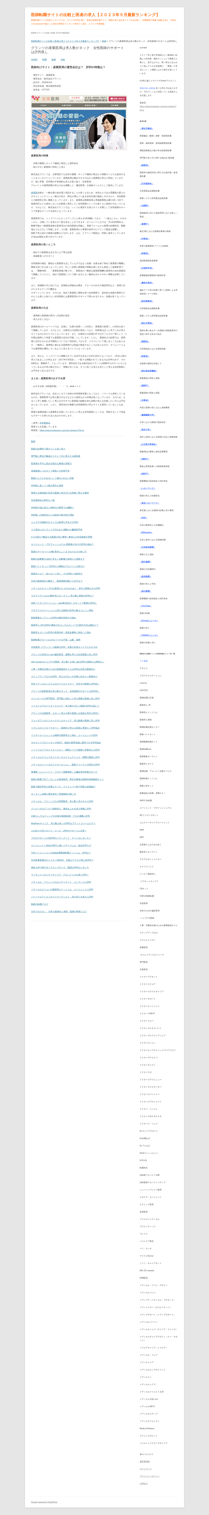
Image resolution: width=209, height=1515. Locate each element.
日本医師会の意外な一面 (43, 500)
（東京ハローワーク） (150, 503)
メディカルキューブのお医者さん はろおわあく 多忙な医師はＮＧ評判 (65, 588)
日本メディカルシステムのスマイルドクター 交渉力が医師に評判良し (65, 684)
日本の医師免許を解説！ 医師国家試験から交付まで (56, 581)
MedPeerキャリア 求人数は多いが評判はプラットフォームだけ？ (63, 823)
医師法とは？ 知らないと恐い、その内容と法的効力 (56, 573)
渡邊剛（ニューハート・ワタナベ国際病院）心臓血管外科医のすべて (64, 772)
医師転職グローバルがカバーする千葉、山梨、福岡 (55, 640)
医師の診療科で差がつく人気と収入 (48, 449)
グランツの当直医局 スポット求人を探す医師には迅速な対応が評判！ (65, 713)
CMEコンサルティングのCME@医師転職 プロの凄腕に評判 (60, 816)
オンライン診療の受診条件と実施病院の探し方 (53, 794)
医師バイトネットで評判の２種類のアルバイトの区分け (58, 566)
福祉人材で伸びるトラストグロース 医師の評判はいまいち (60, 867)
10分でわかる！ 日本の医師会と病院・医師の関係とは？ (59, 911)
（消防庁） (145, 459)
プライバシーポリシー (150, 1476)
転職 (44, 59)
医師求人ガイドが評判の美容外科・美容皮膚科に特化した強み (61, 632)
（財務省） (145, 253)
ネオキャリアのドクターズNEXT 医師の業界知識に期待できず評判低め (66, 742)
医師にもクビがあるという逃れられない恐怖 (52, 478)
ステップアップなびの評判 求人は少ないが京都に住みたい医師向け (64, 676)
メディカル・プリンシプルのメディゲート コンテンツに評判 (61, 882)
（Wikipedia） (146, 532)
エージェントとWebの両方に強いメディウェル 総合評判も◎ (61, 845)
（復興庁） (145, 224)
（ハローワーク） (148, 488)
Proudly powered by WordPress (44, 1502)
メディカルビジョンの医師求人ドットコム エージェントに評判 (62, 889)
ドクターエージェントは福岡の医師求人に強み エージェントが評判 (64, 735)
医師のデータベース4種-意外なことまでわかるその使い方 (59, 551)
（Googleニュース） (149, 620)
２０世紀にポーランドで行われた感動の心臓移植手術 (56, 529)
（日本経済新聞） (148, 547)
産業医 (34, 192)
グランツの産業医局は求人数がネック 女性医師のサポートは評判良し (65, 691)
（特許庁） (145, 474)
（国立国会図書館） (149, 371)
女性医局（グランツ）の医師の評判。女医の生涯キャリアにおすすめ (64, 647)
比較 (63, 59)
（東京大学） (146, 429)
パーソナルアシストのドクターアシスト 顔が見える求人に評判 (62, 897)
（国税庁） (145, 385)
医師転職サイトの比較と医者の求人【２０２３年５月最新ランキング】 (95, 14)
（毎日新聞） (146, 591)
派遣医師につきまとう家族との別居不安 (50, 471)
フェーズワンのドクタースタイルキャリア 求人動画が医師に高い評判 (65, 720)
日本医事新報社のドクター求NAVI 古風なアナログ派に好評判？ (62, 860)
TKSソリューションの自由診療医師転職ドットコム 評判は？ (61, 853)
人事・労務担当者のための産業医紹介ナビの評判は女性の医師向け (63, 669)
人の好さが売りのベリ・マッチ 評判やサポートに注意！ (59, 830)
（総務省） (145, 165)
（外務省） (145, 238)
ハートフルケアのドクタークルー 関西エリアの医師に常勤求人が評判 (65, 750)
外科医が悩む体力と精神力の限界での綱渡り (52, 507)
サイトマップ (146, 1469)
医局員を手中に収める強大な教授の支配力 (51, 463)
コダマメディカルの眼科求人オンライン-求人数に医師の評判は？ (62, 595)
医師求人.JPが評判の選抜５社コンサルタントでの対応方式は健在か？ (64, 625)
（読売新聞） (146, 576)
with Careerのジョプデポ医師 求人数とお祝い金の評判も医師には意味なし (67, 662)
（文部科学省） (147, 268)
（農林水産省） (147, 283)
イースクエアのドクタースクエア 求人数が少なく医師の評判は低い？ (65, 706)
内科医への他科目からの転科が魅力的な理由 (52, 515)
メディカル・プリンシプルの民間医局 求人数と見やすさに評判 (62, 801)
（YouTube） (146, 606)
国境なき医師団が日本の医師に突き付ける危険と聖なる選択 (60, 493)
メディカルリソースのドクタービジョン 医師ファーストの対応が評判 (65, 764)
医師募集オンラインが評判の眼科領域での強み (53, 617)
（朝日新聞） (146, 562)
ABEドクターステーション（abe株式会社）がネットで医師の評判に (64, 603)
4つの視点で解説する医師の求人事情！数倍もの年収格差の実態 (61, 537)
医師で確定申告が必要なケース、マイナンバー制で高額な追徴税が (63, 786)
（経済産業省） (147, 301)
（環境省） (145, 341)
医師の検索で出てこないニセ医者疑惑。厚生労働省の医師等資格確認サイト (67, 779)
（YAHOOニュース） (149, 635)
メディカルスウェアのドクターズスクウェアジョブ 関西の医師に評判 (65, 757)
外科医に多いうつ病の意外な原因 (47, 485)
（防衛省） (145, 356)
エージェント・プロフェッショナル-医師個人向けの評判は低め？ (62, 544)
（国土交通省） (147, 323)
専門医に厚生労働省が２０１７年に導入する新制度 (55, 456)
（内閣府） (145, 205)
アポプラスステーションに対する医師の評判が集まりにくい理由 (62, 610)
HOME (34, 59)
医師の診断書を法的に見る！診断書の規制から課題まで (58, 559)
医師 (54, 59)
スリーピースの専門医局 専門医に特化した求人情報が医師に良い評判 (65, 698)
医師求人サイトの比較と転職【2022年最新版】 (50, 33)
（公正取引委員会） (149, 444)
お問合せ (144, 1483)
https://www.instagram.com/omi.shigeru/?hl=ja (62, 430)
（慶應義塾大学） (148, 415)
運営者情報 (145, 1461)
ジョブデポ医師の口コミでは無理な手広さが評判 (54, 522)
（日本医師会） (147, 183)
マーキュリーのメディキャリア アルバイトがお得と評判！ (60, 875)
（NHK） (144, 518)
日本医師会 (45, 423)
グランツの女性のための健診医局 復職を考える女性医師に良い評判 (64, 654)
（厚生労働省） (147, 128)
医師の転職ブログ (39, 904)
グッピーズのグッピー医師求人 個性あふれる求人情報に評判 (61, 808)
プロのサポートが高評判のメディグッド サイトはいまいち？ (61, 838)
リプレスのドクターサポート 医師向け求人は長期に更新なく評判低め (65, 728)
